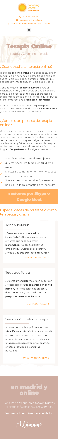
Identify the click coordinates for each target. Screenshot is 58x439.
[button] (29, 30)
